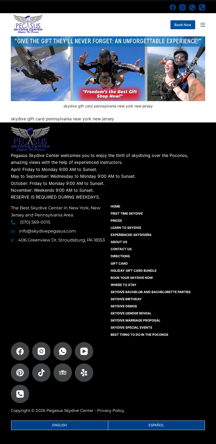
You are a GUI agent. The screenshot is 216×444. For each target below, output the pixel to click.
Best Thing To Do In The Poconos (139, 335)
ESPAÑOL (156, 425)
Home (115, 206)
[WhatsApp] (192, 7)
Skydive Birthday (126, 299)
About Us (119, 242)
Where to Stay (123, 285)
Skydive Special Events (131, 327)
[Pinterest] (20, 372)
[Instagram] (182, 7)
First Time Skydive (127, 213)
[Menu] (202, 24)
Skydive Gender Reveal (131, 313)
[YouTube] (84, 351)
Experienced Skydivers (131, 235)
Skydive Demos (124, 306)
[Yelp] (84, 372)
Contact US (121, 249)
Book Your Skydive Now (132, 278)
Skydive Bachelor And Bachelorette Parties (151, 292)
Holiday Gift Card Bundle (133, 271)
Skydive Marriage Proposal (135, 320)
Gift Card (119, 263)
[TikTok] (41, 372)
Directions (120, 256)
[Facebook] (173, 7)
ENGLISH (59, 425)
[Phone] (202, 7)
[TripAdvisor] (62, 372)
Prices (116, 221)
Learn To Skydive (126, 228)
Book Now (182, 25)
